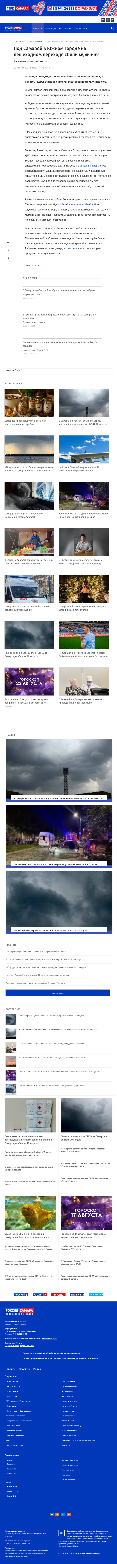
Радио (67, 29)
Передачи (11, 1376)
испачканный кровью (88, 165)
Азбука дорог (67, 1391)
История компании (70, 1460)
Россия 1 (11, 1464)
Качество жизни (69, 1416)
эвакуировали (75, 248)
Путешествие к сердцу (71, 1426)
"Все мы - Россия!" (69, 1386)
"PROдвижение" (68, 1381)
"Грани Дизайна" (13, 1381)
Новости (37, 29)
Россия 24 (11, 1469)
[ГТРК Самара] (19, 30)
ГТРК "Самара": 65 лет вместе (18, 1401)
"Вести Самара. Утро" (15, 1445)
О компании (80, 29)
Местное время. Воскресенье (18, 1411)
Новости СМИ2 (13, 370)
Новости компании (70, 1465)
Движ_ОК (66, 1445)
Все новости (58, 993)
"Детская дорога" (13, 1386)
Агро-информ (67, 1396)
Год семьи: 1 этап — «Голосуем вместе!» (78, 1440)
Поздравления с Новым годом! (19, 1421)
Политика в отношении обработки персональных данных (51, 1353)
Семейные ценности (14, 1430)
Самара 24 (11, 1473)
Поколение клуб (13, 1426)
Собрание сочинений (15, 1435)
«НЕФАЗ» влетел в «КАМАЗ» (75, 204)
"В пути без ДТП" (69, 1435)
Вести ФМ (11, 1496)
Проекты (24, 1369)
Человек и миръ (68, 1411)
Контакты (66, 1475)
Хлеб (8, 1440)
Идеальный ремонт (70, 1430)
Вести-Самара (12, 1391)
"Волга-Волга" (68, 1421)
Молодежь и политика (15, 1416)
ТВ (60, 29)
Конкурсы (50, 29)
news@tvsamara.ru (28, 1331)
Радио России (13, 1491)
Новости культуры (70, 1401)
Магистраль (11, 1406)
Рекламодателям (69, 1480)
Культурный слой (69, 1406)
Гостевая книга (68, 1470)
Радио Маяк (12, 1486)
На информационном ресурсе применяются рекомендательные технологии (60, 1358)
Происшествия (32, 266)
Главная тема (11, 1396)
